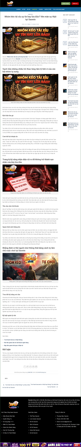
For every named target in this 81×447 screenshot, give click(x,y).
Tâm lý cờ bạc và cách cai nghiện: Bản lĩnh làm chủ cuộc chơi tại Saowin (72, 55)
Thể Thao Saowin (34, 416)
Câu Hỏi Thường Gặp (8, 430)
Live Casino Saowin (35, 419)
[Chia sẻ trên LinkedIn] (36, 366)
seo (38, 24)
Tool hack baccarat (59, 9)
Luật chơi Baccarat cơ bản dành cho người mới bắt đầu (73, 43)
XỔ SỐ (23, 9)
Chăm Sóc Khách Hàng (9, 427)
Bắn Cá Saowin (34, 424)
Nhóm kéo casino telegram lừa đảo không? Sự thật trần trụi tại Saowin (73, 92)
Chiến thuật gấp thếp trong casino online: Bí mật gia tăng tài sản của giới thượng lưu (72, 67)
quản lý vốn (48, 9)
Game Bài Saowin (34, 430)
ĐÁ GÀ (28, 9)
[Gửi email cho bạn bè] (30, 366)
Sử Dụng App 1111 (8, 421)
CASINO (41, 9)
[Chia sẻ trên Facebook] (24, 366)
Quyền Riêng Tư (7, 419)
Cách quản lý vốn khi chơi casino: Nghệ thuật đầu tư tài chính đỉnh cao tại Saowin (73, 80)
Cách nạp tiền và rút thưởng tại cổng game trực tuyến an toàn (73, 22)
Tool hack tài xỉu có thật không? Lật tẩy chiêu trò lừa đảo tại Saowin (73, 125)
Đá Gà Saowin (33, 433)
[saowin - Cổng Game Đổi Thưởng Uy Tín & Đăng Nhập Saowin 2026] (10, 3)
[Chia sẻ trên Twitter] (27, 366)
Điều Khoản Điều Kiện (9, 416)
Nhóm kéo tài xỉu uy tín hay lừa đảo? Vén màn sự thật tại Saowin (73, 114)
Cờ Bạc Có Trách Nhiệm (9, 433)
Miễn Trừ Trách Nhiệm (9, 424)
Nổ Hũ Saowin (34, 421)
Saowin (18, 9)
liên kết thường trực (41, 372)
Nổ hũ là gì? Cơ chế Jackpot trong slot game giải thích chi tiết (73, 33)
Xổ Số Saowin (34, 427)
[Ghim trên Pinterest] (33, 366)
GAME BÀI (34, 9)
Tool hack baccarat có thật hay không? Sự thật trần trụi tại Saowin (73, 103)
